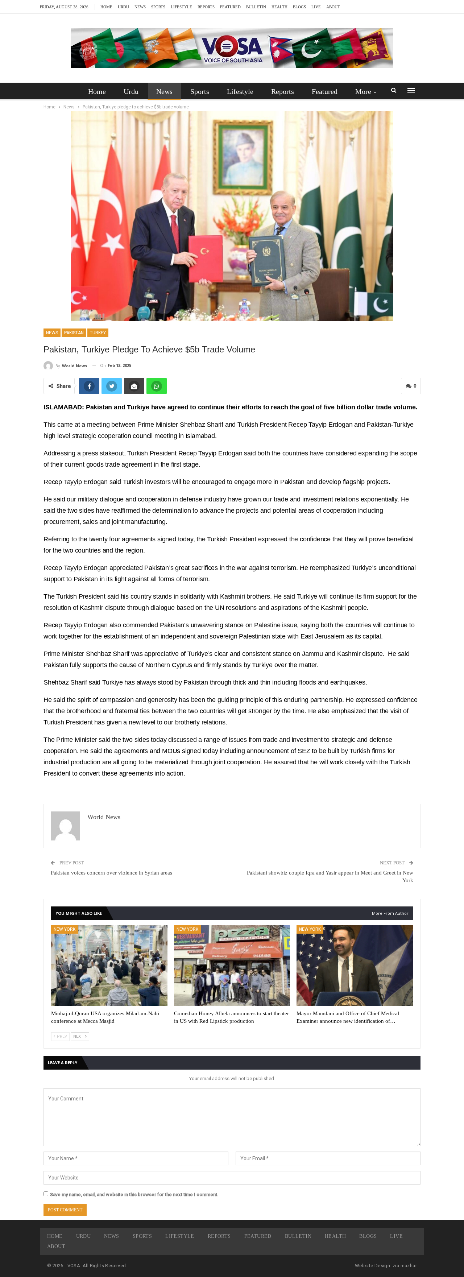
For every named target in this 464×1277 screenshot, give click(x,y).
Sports (158, 7)
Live (316, 7)
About (333, 7)
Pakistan (74, 332)
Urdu (123, 7)
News (140, 7)
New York (64, 929)
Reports (206, 7)
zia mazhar (405, 1265)
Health (279, 7)
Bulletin (256, 7)
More (363, 91)
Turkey (98, 332)
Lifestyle (181, 7)
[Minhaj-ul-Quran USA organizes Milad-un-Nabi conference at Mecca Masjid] (109, 965)
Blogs (299, 7)
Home (106, 7)
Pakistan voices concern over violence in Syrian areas (111, 873)
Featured (230, 7)
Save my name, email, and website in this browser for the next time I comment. (134, 1194)
